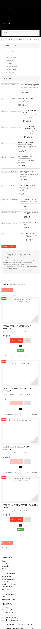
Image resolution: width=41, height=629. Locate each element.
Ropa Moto (5, 563)
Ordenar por (5, 284)
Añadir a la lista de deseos (12, 356)
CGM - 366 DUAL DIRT (26, 98)
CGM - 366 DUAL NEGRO (28, 199)
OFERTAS (5, 569)
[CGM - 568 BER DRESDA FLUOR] (11, 127)
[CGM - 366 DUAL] (9, 200)
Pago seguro (8, 63)
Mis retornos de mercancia (10, 610)
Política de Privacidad (11, 66)
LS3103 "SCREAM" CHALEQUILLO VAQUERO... (17, 327)
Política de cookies (10, 69)
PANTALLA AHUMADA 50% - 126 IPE (32, 235)
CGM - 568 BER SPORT (26, 142)
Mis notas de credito (8, 612)
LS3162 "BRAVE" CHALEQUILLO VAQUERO (16, 448)
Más (4, 272)
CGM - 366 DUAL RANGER (30, 84)
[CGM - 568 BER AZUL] (8, 157)
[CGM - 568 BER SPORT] (8, 143)
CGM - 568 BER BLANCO (28, 171)
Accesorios (5, 566)
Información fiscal (8, 594)
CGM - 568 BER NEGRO (27, 185)
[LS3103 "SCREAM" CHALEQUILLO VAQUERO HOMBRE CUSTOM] (20, 310)
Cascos (3, 561)
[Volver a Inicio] (3, 39)
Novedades (8, 79)
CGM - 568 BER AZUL (25, 157)
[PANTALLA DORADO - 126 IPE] (10, 223)
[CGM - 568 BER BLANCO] (9, 171)
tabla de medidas (7, 592)
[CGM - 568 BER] (9, 186)
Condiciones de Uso (10, 57)
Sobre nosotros (9, 60)
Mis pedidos (5, 607)
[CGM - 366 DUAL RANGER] (10, 84)
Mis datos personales (8, 617)
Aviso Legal (8, 54)
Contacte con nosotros (7, 1)
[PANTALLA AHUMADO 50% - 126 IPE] (12, 234)
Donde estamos (9, 72)
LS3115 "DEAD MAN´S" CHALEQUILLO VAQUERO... (19, 390)
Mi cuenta (6, 604)
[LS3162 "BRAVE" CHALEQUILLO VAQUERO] (20, 431)
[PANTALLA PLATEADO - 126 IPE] (11, 212)
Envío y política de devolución (13, 51)
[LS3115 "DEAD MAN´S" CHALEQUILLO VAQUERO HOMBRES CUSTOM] (20, 373)
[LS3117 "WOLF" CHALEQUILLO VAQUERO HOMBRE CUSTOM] (20, 489)
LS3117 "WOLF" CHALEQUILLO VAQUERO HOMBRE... (20, 506)
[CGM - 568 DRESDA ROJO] (11, 111)
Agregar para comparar (31, 356)
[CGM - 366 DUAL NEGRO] (8, 99)
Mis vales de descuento (9, 620)
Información (9, 46)
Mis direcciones (7, 615)
